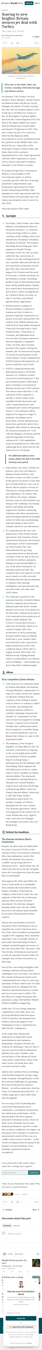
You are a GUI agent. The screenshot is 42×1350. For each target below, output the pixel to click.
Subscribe (29, 3)
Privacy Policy (28, 1337)
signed (29, 109)
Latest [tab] (10, 1254)
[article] (21, 1266)
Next (34, 1210)
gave (17, 471)
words (5, 1142)
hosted (16, 305)
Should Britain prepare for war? (14, 1261)
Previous (9, 1210)
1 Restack (24, 1194)
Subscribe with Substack (22, 1327)
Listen (37, 37)
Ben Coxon (5, 35)
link (27, 459)
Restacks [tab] (16, 1226)
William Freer (17, 35)
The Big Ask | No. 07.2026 (12, 1266)
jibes (15, 846)
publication (24, 753)
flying (15, 148)
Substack (12, 1347)
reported (15, 683)
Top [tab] (4, 1254)
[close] (35, 1281)
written (18, 958)
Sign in (37, 3)
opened (9, 375)
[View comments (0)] (12, 43)
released (10, 750)
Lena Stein (11, 1268)
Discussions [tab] (19, 1254)
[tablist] (11, 1225)
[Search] (38, 1254)
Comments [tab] (7, 1226)
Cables (5, 10)
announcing (11, 437)
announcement (13, 600)
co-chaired (31, 229)
